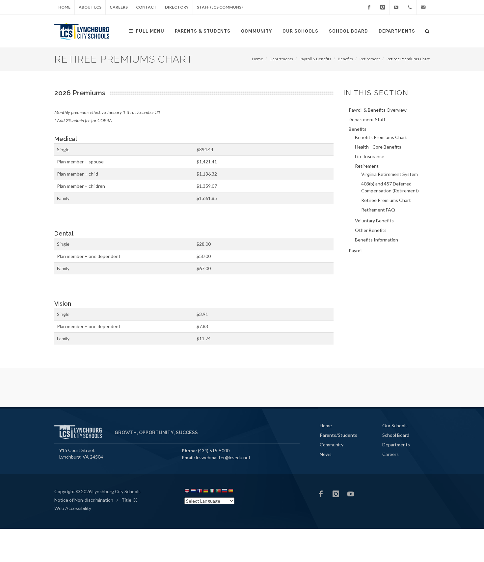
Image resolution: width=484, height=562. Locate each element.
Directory (177, 7)
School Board (348, 31)
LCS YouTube (350, 493)
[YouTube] (396, 7)
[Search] (427, 30)
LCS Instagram (335, 493)
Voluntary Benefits (374, 220)
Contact (146, 7)
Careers (119, 7)
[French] (199, 491)
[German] (205, 491)
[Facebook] (369, 7)
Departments (397, 31)
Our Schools (300, 31)
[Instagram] (382, 7)
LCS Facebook (321, 493)
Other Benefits (371, 230)
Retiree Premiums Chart (386, 200)
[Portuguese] (218, 491)
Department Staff (367, 119)
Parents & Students (202, 31)
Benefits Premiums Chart (381, 137)
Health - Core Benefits (378, 147)
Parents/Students (338, 435)
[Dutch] (193, 491)
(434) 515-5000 (213, 450)
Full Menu (150, 31)
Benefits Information (376, 239)
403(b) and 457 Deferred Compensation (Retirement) (390, 187)
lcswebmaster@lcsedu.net (223, 457)
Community (256, 31)
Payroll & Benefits (315, 58)
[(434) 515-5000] (409, 7)
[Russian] (224, 491)
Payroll (356, 250)
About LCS (90, 7)
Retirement (370, 58)
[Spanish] (230, 491)
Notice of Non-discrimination (83, 500)
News (326, 454)
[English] (187, 491)
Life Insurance (369, 156)
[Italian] (212, 491)
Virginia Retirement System (389, 174)
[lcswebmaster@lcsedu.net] (423, 7)
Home (64, 7)
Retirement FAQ (378, 209)
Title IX (129, 500)
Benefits (345, 58)
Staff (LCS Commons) (220, 7)
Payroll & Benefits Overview (378, 110)
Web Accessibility (72, 508)
